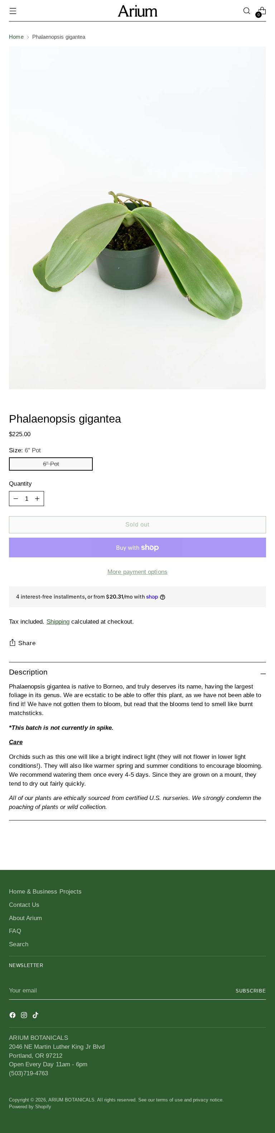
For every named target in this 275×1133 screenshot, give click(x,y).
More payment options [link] (137, 571)
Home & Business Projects (45, 891)
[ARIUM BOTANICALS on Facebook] (13, 1016)
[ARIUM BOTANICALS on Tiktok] (36, 1016)
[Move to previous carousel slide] (243, 845)
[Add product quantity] (15, 498)
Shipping (58, 621)
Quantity (20, 483)
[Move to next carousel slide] (260, 845)
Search (18, 944)
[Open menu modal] (12, 11)
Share (26, 643)
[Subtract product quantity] (37, 498)
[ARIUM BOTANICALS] (137, 11)
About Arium (25, 918)
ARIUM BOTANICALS (71, 1100)
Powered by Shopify (30, 1106)
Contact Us (24, 904)
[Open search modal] (247, 11)
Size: (25, 450)
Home (16, 37)
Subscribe (251, 991)
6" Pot (51, 464)
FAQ (15, 931)
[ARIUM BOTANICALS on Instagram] (24, 1016)
